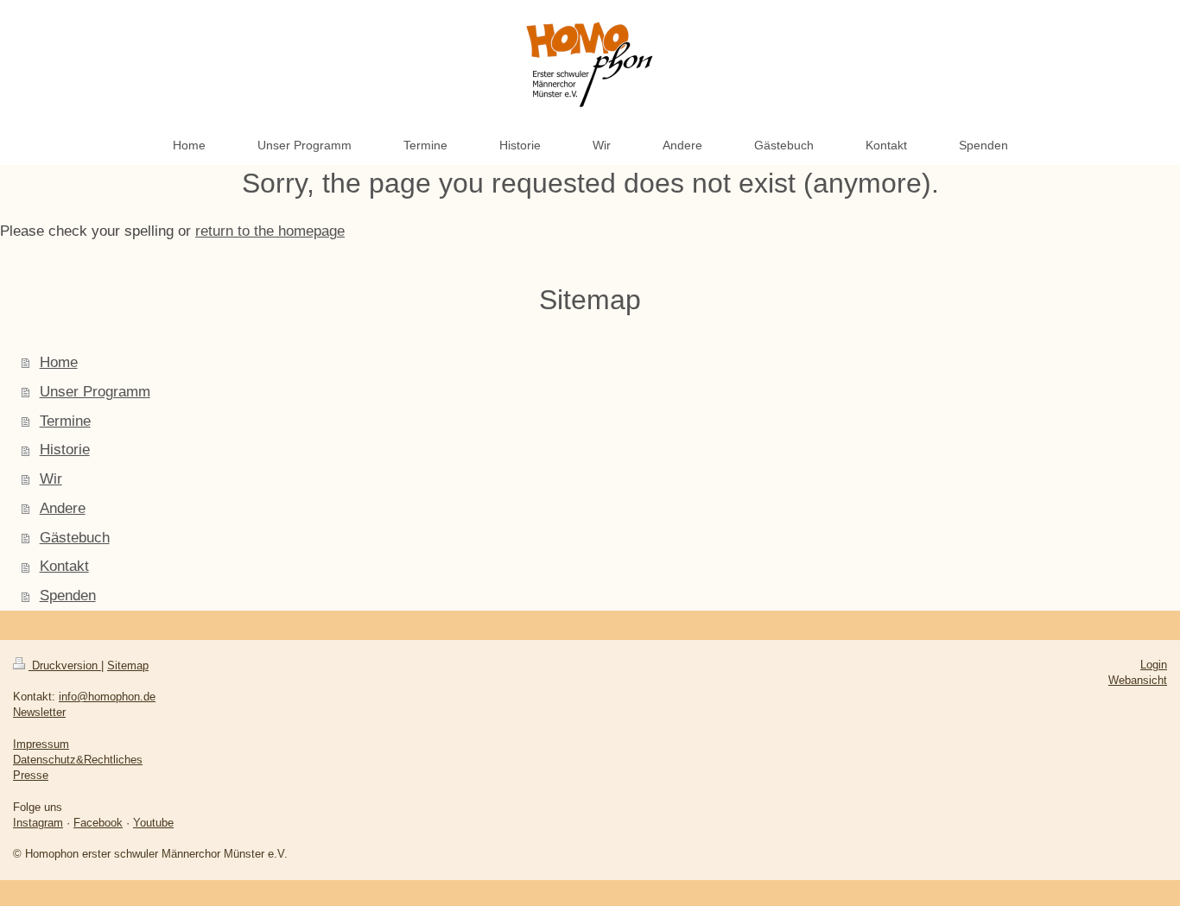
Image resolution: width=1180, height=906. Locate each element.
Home (59, 362)
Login (1153, 664)
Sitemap (128, 665)
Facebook (98, 822)
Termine (65, 421)
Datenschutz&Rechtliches (78, 759)
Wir (51, 479)
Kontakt (64, 566)
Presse (30, 775)
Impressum (41, 744)
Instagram (38, 822)
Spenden (68, 595)
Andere (63, 508)
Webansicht (1137, 680)
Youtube (153, 822)
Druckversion (65, 665)
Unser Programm (95, 391)
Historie (65, 449)
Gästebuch (75, 537)
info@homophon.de (107, 696)
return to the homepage (270, 231)
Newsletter (39, 712)
